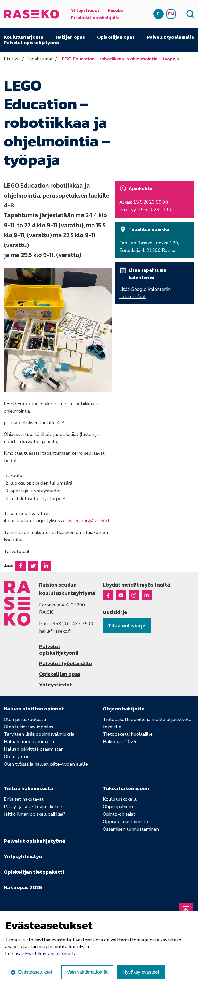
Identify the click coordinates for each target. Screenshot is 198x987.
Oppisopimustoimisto (125, 822)
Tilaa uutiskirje (126, 625)
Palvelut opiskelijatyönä (31, 42)
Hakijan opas (70, 37)
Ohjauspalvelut (119, 807)
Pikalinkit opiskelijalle (95, 17)
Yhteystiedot (85, 10)
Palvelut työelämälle (170, 37)
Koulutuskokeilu (120, 799)
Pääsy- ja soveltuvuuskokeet (34, 807)
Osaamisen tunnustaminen (131, 829)
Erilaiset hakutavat (24, 799)
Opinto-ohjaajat (119, 814)
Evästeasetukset (35, 972)
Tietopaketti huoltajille (128, 734)
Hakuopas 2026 (119, 742)
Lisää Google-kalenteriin (145, 289)
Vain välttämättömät (87, 972)
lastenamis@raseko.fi (88, 521)
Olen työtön (16, 756)
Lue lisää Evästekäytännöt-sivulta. (41, 954)
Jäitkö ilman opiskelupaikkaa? (34, 814)
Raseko (115, 10)
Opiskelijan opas (116, 37)
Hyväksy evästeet (141, 972)
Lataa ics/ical (132, 296)
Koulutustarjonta (23, 37)
